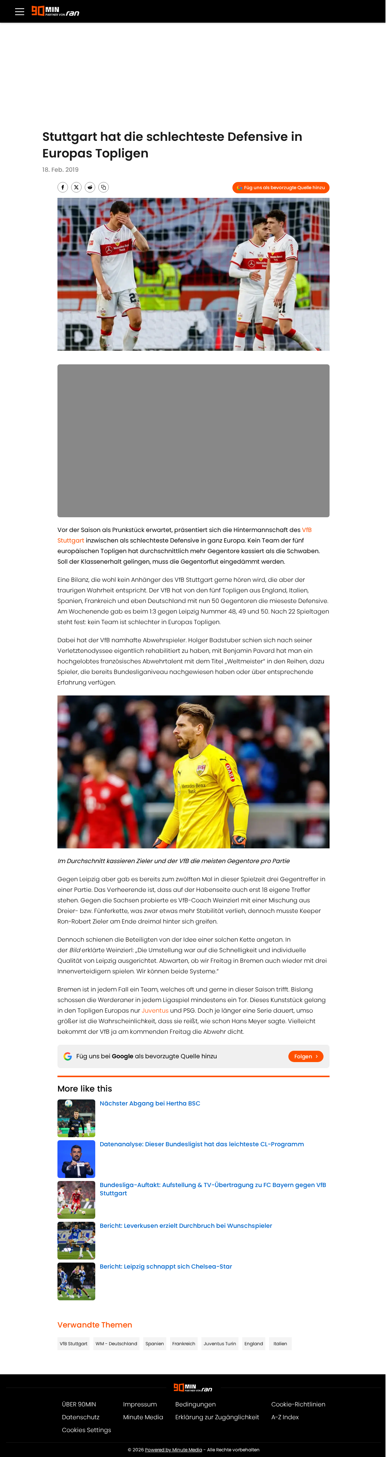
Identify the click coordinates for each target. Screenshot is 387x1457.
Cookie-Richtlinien (298, 1404)
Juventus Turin (220, 1343)
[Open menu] (19, 11)
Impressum (140, 1404)
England (254, 1343)
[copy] (103, 187)
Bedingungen (195, 1404)
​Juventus (155, 1010)
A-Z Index (285, 1417)
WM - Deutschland (116, 1343)
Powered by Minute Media (173, 1449)
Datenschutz (80, 1417)
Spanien (155, 1343)
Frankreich (183, 1343)
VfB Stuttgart (73, 1343)
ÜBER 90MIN (79, 1404)
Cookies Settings (86, 1430)
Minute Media (143, 1417)
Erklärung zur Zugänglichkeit (217, 1417)
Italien (280, 1343)
